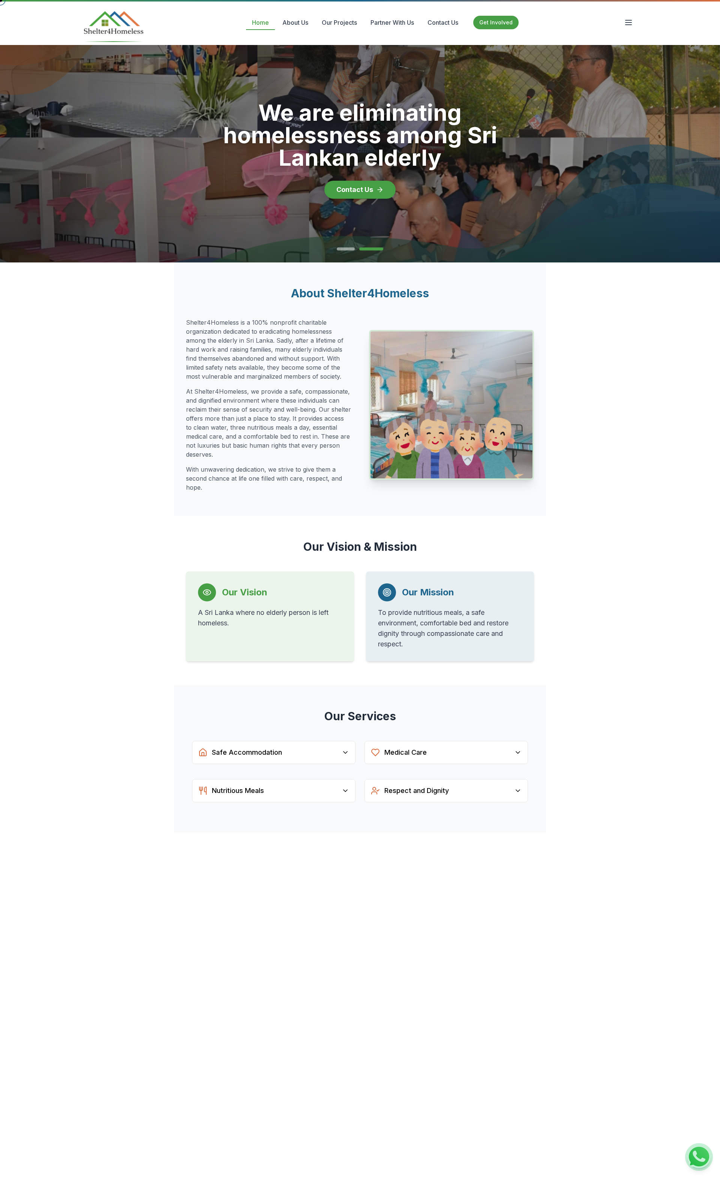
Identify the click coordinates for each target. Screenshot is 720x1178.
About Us (295, 22)
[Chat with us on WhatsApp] (699, 1157)
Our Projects (339, 22)
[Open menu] (628, 22)
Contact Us (443, 22)
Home (260, 22)
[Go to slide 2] (371, 248)
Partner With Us (392, 22)
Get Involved (496, 22)
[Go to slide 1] (346, 248)
